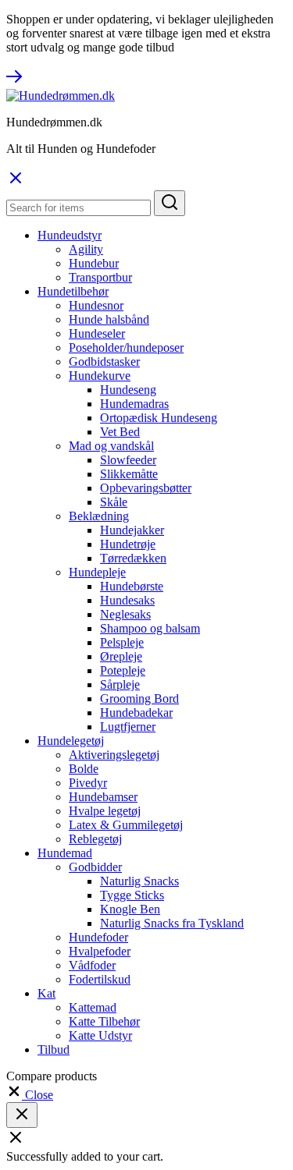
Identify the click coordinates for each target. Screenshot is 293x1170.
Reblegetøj (95, 839)
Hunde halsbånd (109, 319)
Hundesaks (127, 600)
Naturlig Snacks (139, 881)
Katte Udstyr (100, 1035)
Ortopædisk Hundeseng (158, 417)
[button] (29, 1094)
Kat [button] (46, 993)
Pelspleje (122, 642)
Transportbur (100, 277)
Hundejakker (132, 530)
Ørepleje (121, 656)
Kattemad (92, 1007)
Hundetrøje (127, 544)
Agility (86, 249)
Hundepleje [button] (97, 572)
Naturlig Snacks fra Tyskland (172, 923)
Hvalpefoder (99, 951)
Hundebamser (103, 796)
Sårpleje (120, 684)
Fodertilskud (99, 979)
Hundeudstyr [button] (70, 235)
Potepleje (122, 670)
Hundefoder (98, 937)
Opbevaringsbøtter (145, 488)
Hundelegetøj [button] (71, 740)
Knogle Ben (130, 909)
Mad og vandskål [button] (111, 445)
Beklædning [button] (99, 516)
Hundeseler (97, 333)
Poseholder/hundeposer (126, 347)
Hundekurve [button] (99, 375)
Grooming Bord (139, 698)
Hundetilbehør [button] (73, 291)
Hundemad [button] (65, 853)
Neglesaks (125, 614)
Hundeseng (128, 389)
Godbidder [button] (95, 867)
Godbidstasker (104, 361)
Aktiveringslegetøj (114, 754)
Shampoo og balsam (150, 628)
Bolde (83, 768)
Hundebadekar (136, 712)
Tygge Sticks (132, 895)
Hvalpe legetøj (105, 810)
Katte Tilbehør (104, 1021)
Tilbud (54, 1049)
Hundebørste (131, 586)
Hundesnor (96, 305)
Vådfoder (92, 965)
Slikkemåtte (129, 473)
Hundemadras (134, 403)
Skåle (113, 502)
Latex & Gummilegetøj (126, 824)
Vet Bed (120, 431)
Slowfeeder (128, 459)
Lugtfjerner (127, 726)
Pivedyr (88, 782)
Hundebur (94, 263)
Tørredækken (133, 558)
